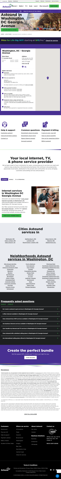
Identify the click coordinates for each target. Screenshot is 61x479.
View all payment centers (9, 135)
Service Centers (55, 1)
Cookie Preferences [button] (31, 472)
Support (37, 1)
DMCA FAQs (45, 468)
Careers (33, 432)
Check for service (21, 454)
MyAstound (48, 1)
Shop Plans (54, 6)
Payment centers (5, 437)
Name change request (28, 138)
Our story (34, 429)
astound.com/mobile (17, 388)
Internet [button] (14, 6)
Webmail (42, 1)
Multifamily (15, 1)
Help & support (5, 435)
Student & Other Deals (7, 443)
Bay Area (18, 446)
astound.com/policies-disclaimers (17, 397)
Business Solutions (38, 436)
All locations (19, 429)
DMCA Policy (37, 468)
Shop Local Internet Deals (12, 215)
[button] (23, 67)
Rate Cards (42, 470)
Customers (4, 426)
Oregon (18, 443)
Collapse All (10, 304)
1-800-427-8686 (29, 84)
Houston (18, 435)
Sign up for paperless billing (50, 138)
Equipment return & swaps (29, 133)
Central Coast (20, 452)
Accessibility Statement (21, 470)
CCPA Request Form (33, 470)
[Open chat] (57, 476)
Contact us (4, 138)
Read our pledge (52, 443)
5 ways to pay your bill (49, 133)
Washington (19, 440)
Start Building (30, 357)
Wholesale (34, 444)
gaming (24, 208)
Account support (26, 141)
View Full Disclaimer (30, 414)
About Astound (36, 426)
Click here (19, 89)
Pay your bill (4, 432)
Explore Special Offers (10, 29)
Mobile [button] (21, 6)
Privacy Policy (29, 468)
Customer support (7, 133)
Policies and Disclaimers (19, 468)
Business (10, 1)
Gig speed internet (8, 208)
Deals (30, 6)
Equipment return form (28, 135)
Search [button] (48, 6)
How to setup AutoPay (49, 135)
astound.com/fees (10, 378)
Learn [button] (35, 6)
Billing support (46, 141)
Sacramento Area (21, 449)
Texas (17, 432)
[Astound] (7, 6)
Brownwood (19, 437)
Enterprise (34, 441)
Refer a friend (5, 440)
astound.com (39, 372)
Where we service (22, 426)
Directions (24, 63)
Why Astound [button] (43, 6)
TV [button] (26, 6)
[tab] (4, 179)
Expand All (3, 304)
